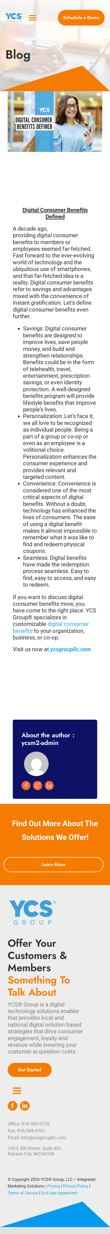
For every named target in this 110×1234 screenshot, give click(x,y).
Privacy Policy (75, 1186)
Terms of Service (23, 1193)
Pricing (53, 1186)
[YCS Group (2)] (14, 15)
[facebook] (12, 1106)
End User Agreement (59, 1193)
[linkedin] (25, 1106)
